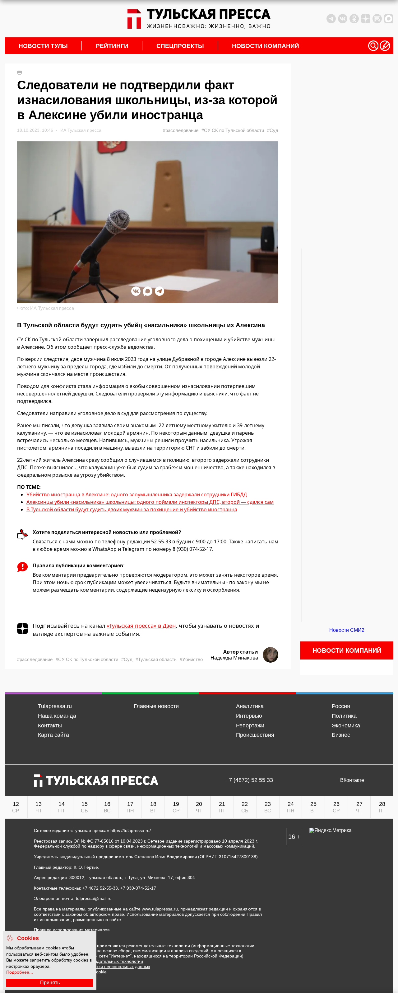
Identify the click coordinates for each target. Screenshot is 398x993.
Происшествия (255, 735)
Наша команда (57, 716)
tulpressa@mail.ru (94, 898)
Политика (344, 716)
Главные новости (156, 706)
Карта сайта (53, 735)
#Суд (272, 130)
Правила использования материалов (71, 929)
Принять (50, 982)
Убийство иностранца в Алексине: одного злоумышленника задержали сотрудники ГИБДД (136, 494)
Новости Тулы (43, 46)
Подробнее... (19, 972)
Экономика (346, 725)
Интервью (249, 716)
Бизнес (341, 735)
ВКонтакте (352, 780)
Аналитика (250, 706)
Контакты (50, 725)
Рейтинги (112, 46)
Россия (341, 706)
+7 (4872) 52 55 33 (249, 780)
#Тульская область (156, 659)
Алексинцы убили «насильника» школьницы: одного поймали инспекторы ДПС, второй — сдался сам (150, 502)
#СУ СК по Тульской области (232, 130)
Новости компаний (265, 46)
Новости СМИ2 (346, 630)
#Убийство (191, 659)
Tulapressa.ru (55, 706)
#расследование (180, 130)
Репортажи (250, 725)
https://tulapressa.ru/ (130, 830)
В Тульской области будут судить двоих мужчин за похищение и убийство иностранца (131, 509)
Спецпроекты (180, 46)
